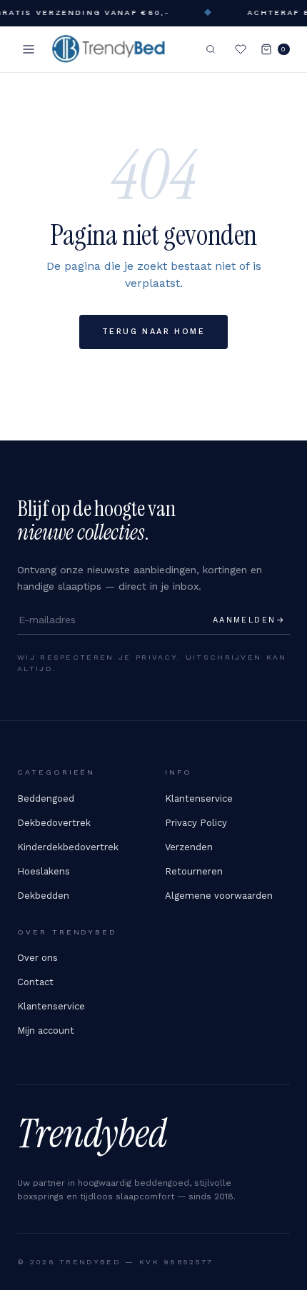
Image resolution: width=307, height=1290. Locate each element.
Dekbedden (43, 895)
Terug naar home (153, 331)
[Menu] (28, 49)
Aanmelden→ (249, 620)
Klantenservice (199, 798)
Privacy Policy (196, 822)
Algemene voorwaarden (219, 895)
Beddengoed (45, 798)
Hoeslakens (43, 871)
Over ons (37, 957)
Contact (35, 982)
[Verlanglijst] (240, 49)
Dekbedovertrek (54, 822)
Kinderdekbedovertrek (68, 847)
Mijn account (45, 1030)
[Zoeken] (211, 49)
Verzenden (189, 847)
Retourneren (194, 871)
